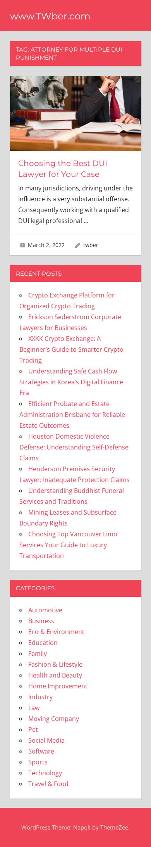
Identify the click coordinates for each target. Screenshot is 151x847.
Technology (45, 773)
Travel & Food (48, 784)
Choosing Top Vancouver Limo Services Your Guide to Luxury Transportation (68, 545)
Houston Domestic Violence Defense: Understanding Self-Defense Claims (74, 447)
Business (41, 621)
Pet (33, 729)
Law (33, 708)
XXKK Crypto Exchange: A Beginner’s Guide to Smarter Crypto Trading (71, 349)
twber (90, 245)
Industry (40, 697)
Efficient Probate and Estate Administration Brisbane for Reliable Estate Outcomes (72, 414)
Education (43, 642)
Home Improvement (58, 686)
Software (41, 751)
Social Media (46, 740)
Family (37, 653)
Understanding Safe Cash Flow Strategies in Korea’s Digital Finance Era (71, 382)
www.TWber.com (50, 16)
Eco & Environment (56, 631)
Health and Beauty (55, 675)
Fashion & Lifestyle (55, 664)
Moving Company (53, 718)
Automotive (45, 610)
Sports (38, 762)
